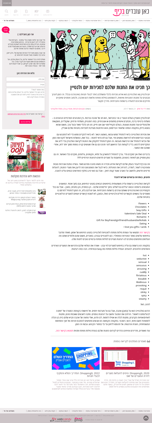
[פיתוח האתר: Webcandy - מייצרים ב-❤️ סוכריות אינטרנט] (61, 419)
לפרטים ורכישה (18, 157)
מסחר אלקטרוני (56, 108)
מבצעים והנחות (79, 108)
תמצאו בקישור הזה (64, 330)
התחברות (6, 3)
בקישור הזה (144, 232)
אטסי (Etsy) (67, 108)
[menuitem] (143, 20)
